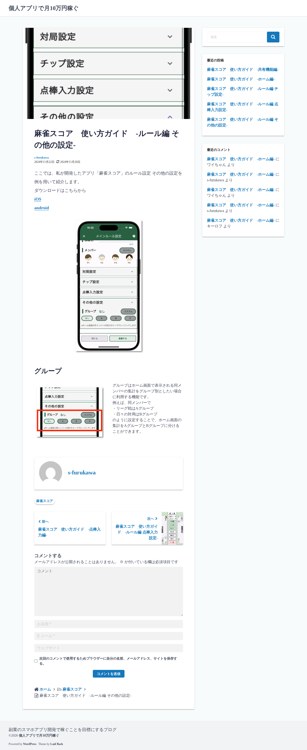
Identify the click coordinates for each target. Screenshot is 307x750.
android (41, 207)
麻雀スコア (44, 501)
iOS (37, 199)
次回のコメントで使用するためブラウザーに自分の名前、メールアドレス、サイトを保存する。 (108, 661)
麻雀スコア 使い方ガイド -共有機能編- (242, 69)
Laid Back (56, 744)
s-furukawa (41, 157)
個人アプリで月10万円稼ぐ (44, 8)
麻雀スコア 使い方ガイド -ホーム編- (241, 79)
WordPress (29, 744)
